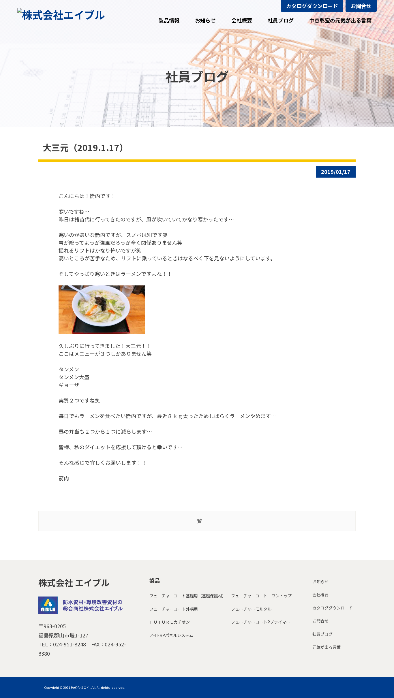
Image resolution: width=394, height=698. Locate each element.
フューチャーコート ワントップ (261, 596)
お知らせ (320, 581)
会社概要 (320, 594)
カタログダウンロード (312, 6)
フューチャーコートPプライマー (260, 622)
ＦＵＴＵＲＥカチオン (169, 622)
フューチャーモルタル (251, 609)
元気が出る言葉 (326, 647)
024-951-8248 (69, 644)
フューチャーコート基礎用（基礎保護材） (187, 596)
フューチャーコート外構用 (173, 609)
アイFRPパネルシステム (171, 635)
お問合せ (361, 6)
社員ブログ (322, 634)
